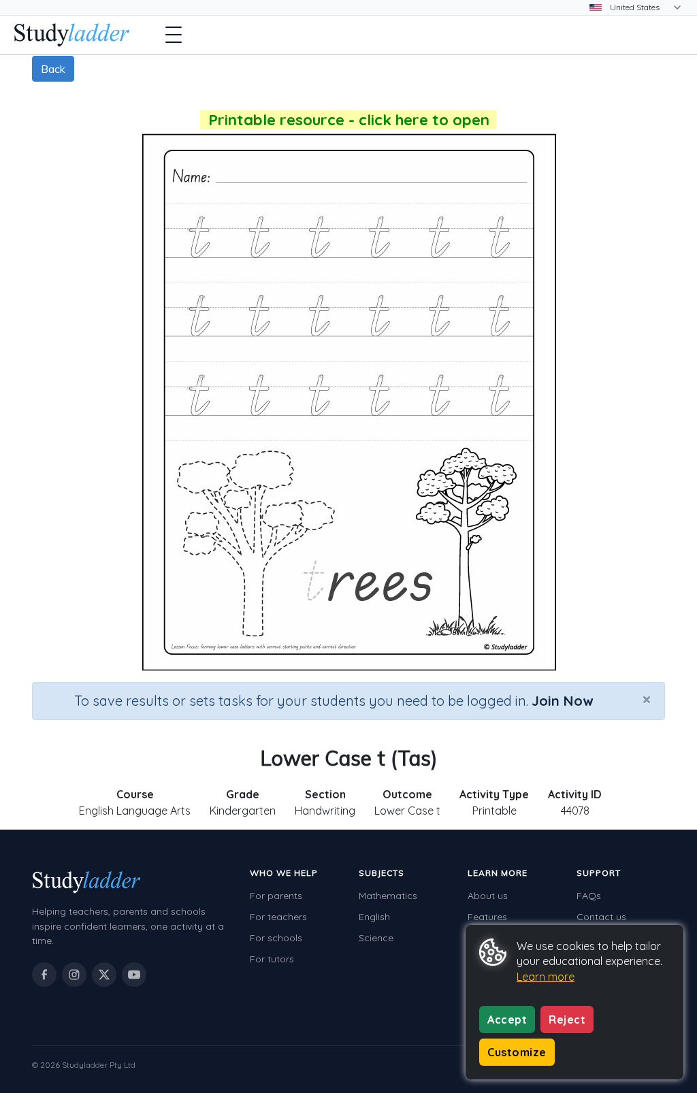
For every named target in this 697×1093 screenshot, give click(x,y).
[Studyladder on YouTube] (134, 974)
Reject (567, 1019)
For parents (276, 896)
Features (487, 917)
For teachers (278, 917)
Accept (507, 1019)
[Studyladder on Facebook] (44, 974)
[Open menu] (173, 34)
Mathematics (388, 896)
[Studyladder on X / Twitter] (104, 974)
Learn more (545, 976)
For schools (276, 938)
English (374, 917)
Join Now (562, 700)
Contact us (601, 917)
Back (53, 69)
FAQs (589, 896)
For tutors (272, 959)
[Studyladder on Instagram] (74, 974)
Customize (517, 1052)
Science (376, 938)
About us (488, 896)
